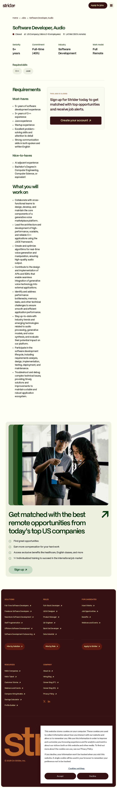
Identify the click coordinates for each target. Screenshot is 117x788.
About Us (46, 671)
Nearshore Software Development (18, 617)
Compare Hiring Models (14, 694)
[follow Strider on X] (44, 701)
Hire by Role (51, 646)
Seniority (16, 45)
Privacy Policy (48, 694)
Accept (60, 776)
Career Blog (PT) (49, 682)
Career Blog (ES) (49, 688)
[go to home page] (9, 5)
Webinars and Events (90, 623)
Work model (98, 45)
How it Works (87, 605)
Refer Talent (9, 677)
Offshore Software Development (17, 628)
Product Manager (50, 617)
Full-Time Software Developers (17, 605)
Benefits (85, 617)
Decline (92, 776)
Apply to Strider (90, 646)
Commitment (38, 45)
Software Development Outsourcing (19, 634)
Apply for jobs (97, 5)
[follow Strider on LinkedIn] (49, 701)
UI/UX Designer (49, 611)
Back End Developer (51, 628)
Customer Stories (11, 682)
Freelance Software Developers (17, 611)
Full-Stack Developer (51, 605)
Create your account (74, 120)
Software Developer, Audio (41, 18)
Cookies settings (76, 768)
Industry (62, 45)
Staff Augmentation (12, 623)
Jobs (24, 18)
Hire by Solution (13, 646)
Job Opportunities (89, 611)
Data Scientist (48, 634)
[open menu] (111, 5)
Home (15, 18)
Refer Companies (11, 671)
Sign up (19, 569)
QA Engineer (48, 623)
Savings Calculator (12, 699)
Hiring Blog (47, 677)
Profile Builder (10, 705)
